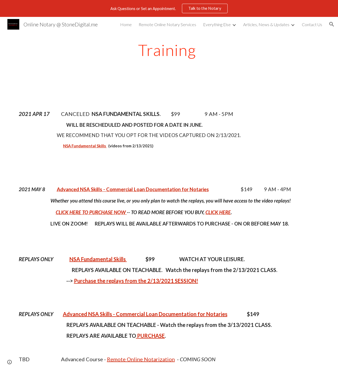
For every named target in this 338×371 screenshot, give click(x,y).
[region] (169, 8)
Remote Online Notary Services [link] (167, 24)
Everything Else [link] (217, 24)
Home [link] (126, 24)
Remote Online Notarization (141, 359)
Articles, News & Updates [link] (266, 24)
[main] (169, 50)
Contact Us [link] (312, 24)
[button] (331, 24)
